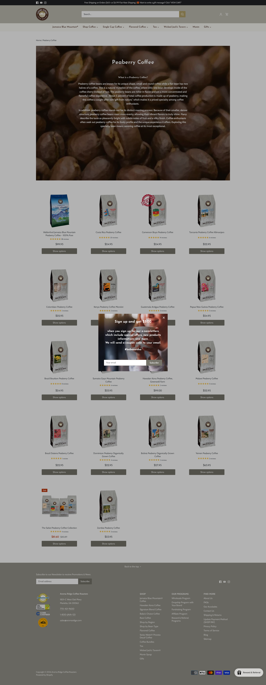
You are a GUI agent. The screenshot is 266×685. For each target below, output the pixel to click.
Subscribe (154, 362)
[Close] (164, 318)
